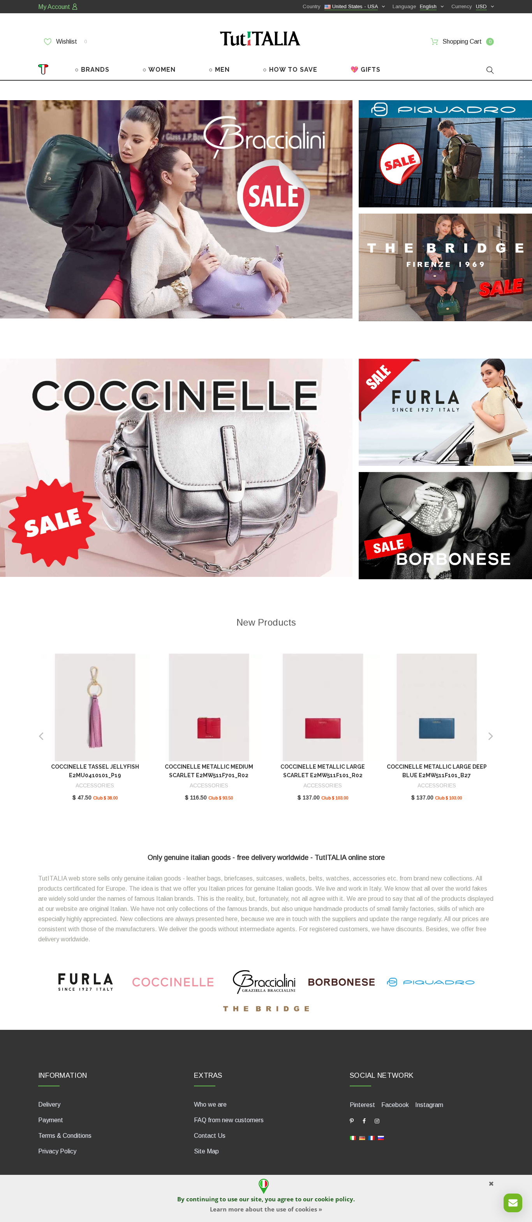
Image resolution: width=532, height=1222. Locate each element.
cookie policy (334, 1199)
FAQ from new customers (229, 1120)
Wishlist (71, 41)
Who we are (210, 1104)
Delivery (49, 1104)
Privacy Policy (57, 1151)
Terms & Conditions (65, 1135)
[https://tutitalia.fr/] (371, 1137)
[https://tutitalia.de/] (362, 1137)
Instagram (429, 1105)
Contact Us (209, 1135)
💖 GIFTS (366, 69)
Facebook (395, 1105)
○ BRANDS (92, 69)
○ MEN (219, 69)
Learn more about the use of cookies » (266, 1209)
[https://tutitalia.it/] (353, 1137)
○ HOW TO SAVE (290, 69)
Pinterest (362, 1105)
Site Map (206, 1151)
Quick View (95, 710)
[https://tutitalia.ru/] (381, 1137)
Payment (50, 1120)
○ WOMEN (159, 69)
